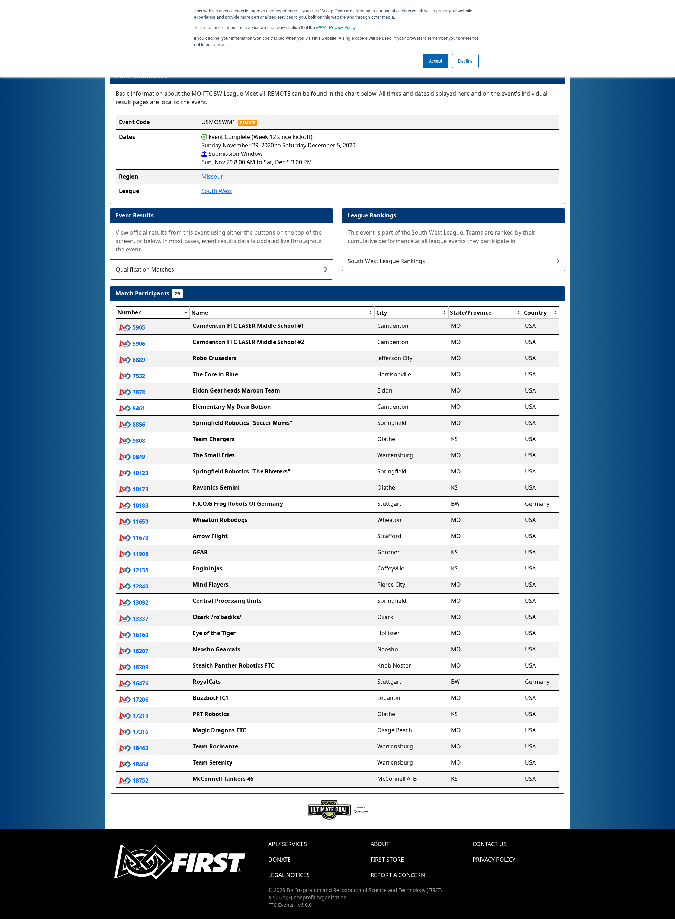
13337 (139, 619)
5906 (138, 343)
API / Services (287, 844)
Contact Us (489, 844)
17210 (139, 716)
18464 (139, 764)
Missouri (213, 176)
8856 (138, 424)
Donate (279, 859)
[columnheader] (153, 313)
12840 (139, 586)
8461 (138, 408)
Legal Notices (289, 875)
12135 (139, 570)
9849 (138, 457)
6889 (138, 360)
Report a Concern (398, 875)
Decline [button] (465, 61)
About (380, 844)
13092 (139, 602)
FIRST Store (387, 859)
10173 (139, 489)
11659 (139, 521)
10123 (139, 473)
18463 (139, 748)
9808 (138, 441)
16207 (139, 651)
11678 (139, 538)
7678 (138, 392)
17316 (139, 732)
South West (216, 191)
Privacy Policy (335, 27)
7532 (138, 376)
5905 (138, 327)
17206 (139, 699)
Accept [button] (435, 61)
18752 (139, 780)
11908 (139, 554)
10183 (139, 505)
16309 (139, 667)
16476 (139, 683)
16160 (139, 635)
